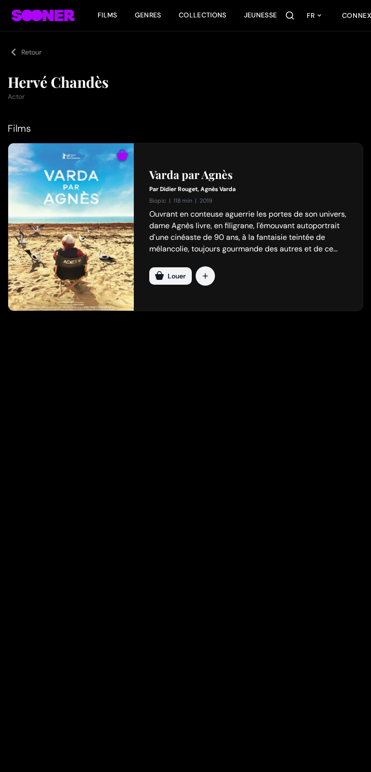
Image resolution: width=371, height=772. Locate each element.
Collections (203, 15)
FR (310, 15)
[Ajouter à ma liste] (205, 276)
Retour (31, 52)
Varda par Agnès (191, 174)
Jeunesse (260, 15)
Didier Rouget (179, 189)
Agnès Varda (218, 189)
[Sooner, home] (43, 15)
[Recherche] (290, 15)
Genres (148, 15)
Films (107, 15)
